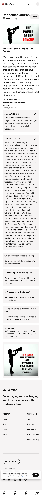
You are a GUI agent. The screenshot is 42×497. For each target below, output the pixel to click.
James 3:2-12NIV (12, 139)
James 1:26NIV (11, 114)
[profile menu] (36, 4)
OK (36, 475)
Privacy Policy (25, 477)
